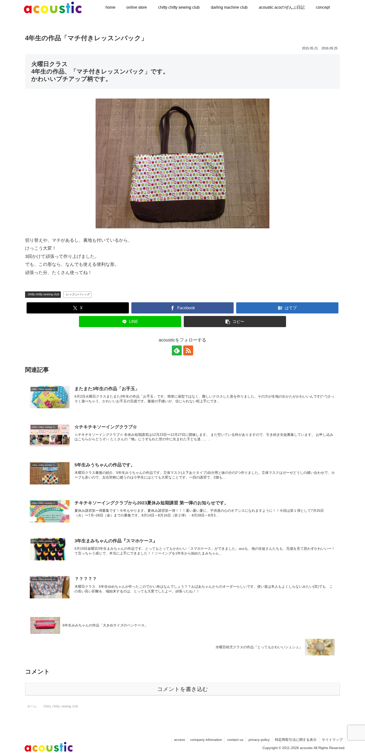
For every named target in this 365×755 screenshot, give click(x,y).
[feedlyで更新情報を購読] (177, 350)
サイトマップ (332, 740)
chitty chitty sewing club (43, 294)
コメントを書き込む (182, 689)
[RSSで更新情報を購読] (188, 350)
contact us (235, 740)
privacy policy (259, 740)
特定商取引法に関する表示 (296, 740)
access (179, 740)
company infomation (206, 740)
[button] (235, 321)
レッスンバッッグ (78, 294)
